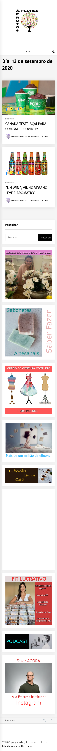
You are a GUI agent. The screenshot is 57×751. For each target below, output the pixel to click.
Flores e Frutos (19, 136)
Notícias (9, 119)
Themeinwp (27, 746)
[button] (53, 52)
